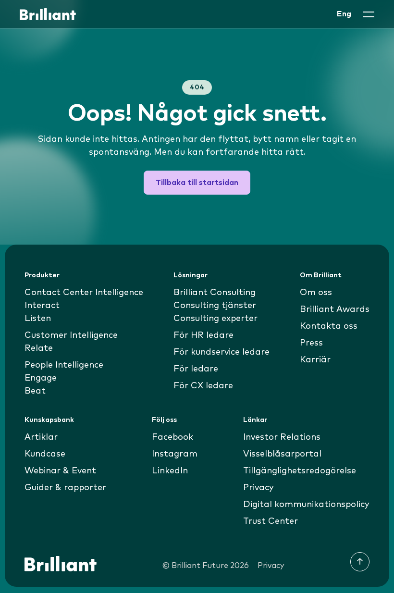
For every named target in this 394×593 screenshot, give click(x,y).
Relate (39, 348)
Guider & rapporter (65, 487)
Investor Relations (281, 437)
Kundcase (45, 454)
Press (311, 343)
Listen (38, 318)
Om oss (316, 292)
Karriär (315, 360)
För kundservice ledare (221, 352)
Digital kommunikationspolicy (306, 504)
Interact (42, 305)
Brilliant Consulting (214, 292)
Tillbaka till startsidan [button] (197, 182)
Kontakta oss (328, 326)
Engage (41, 378)
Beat (35, 391)
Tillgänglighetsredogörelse (299, 471)
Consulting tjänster (214, 305)
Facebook (172, 437)
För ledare (195, 369)
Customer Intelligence (71, 335)
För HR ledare (203, 335)
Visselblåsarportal (282, 454)
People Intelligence (64, 365)
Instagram (174, 454)
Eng (344, 14)
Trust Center (270, 521)
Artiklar (41, 437)
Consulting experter (215, 318)
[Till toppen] (359, 561)
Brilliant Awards (334, 309)
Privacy (258, 487)
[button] (368, 14)
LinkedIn (170, 471)
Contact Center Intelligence (84, 292)
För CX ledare (203, 386)
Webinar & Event (60, 471)
